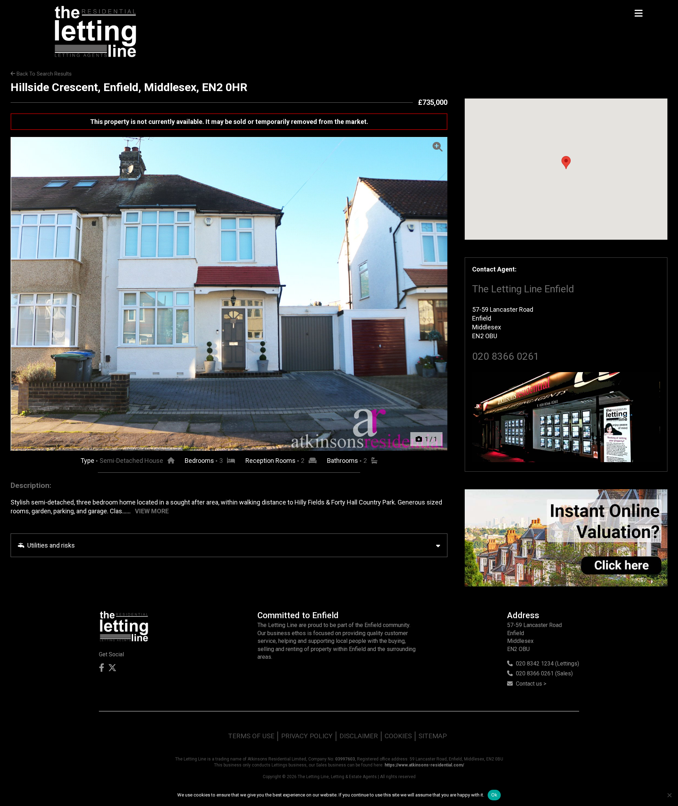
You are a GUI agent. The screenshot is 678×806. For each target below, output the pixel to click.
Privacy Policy (307, 736)
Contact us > (531, 683)
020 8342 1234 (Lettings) (547, 663)
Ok (494, 795)
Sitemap (432, 736)
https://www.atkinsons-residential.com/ (424, 765)
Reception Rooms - (273, 460)
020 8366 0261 (505, 356)
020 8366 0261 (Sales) (544, 673)
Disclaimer (358, 736)
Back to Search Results (43, 74)
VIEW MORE (152, 511)
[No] (669, 795)
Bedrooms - (202, 460)
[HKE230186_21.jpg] (229, 294)
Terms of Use (251, 736)
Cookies (398, 736)
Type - (90, 460)
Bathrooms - (345, 460)
